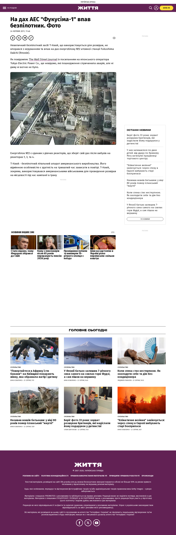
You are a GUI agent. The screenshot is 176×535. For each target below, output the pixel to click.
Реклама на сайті (31, 476)
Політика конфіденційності (54, 476)
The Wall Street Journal (43, 59)
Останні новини (139, 130)
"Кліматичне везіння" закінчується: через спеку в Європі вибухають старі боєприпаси (142, 169)
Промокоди (147, 476)
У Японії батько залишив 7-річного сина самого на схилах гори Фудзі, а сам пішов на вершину (144, 209)
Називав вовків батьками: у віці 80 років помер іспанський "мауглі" (145, 183)
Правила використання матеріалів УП (89, 476)
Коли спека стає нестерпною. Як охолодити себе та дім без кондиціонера (144, 195)
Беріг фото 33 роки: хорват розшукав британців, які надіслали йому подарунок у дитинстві (143, 139)
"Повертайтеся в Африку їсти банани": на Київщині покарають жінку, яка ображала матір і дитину (33, 373)
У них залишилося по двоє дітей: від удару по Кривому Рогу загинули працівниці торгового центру (143, 154)
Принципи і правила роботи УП (124, 476)
